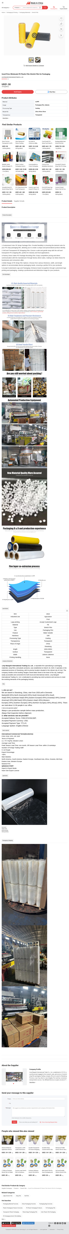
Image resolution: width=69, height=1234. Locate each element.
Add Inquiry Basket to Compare (35, 65)
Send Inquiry (18, 92)
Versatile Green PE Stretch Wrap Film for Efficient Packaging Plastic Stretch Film (7, 188)
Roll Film (26, 1196)
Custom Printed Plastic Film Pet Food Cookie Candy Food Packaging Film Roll (60, 188)
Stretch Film (35, 12)
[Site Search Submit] (45, 7)
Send (14, 1122)
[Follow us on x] (58, 1223)
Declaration (52, 1229)
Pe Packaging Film (50, 1208)
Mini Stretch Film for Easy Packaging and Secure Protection (47, 1172)
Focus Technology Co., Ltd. (23, 1229)
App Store (6, 1223)
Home (3, 12)
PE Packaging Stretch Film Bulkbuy (12, 1216)
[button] (3, 3)
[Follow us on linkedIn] (49, 1225)
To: (10, 1103)
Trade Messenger (28, 1223)
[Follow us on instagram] (60, 1223)
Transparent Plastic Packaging (11, 1212)
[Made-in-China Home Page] (34, 3)
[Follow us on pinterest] (65, 1223)
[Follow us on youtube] (62, 1223)
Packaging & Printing (12, 12)
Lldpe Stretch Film (7, 1196)
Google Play (16, 1223)
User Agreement (43, 1229)
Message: (8, 1108)
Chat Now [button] (52, 92)
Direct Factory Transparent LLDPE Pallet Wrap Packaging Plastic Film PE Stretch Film (7, 142)
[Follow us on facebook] (55, 1223)
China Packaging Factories (29, 1204)
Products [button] (17, 7)
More (3, 1219)
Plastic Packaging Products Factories (13, 1208)
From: (9, 1099)
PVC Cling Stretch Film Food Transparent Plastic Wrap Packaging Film (21, 188)
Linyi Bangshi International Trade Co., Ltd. (12, 77)
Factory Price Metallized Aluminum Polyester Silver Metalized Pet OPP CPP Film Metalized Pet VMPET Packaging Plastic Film (47, 165)
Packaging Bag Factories (45, 1204)
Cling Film (18, 1196)
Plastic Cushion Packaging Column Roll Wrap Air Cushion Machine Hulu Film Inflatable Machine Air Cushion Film (21, 165)
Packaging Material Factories (10, 1204)
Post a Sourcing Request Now (48, 1122)
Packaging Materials (24, 12)
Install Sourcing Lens (9, 1225)
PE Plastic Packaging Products (34, 1208)
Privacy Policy (60, 1229)
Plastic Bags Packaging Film (30, 1212)
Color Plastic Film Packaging (48, 1212)
